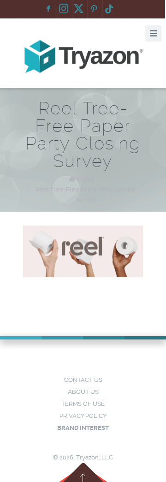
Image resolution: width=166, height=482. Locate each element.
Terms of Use (83, 403)
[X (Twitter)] (78, 9)
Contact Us (83, 379)
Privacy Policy (83, 415)
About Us (83, 391)
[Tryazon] (83, 56)
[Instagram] (63, 9)
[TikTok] (109, 9)
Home (86, 179)
